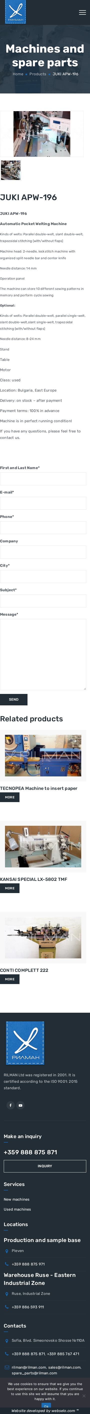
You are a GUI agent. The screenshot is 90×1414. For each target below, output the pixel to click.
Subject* (8, 590)
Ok (46, 1407)
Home (17, 74)
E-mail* (7, 492)
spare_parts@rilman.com (34, 1373)
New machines (17, 1199)
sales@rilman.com (64, 1367)
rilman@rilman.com (29, 1367)
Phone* (7, 516)
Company (9, 541)
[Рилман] (15, 12)
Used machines (17, 1209)
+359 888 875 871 (30, 1152)
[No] (83, 1395)
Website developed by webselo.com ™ (45, 1411)
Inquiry (45, 1166)
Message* (9, 614)
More (9, 797)
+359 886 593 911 (28, 1307)
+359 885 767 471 (63, 1354)
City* (5, 565)
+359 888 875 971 (28, 1264)
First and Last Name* (20, 468)
